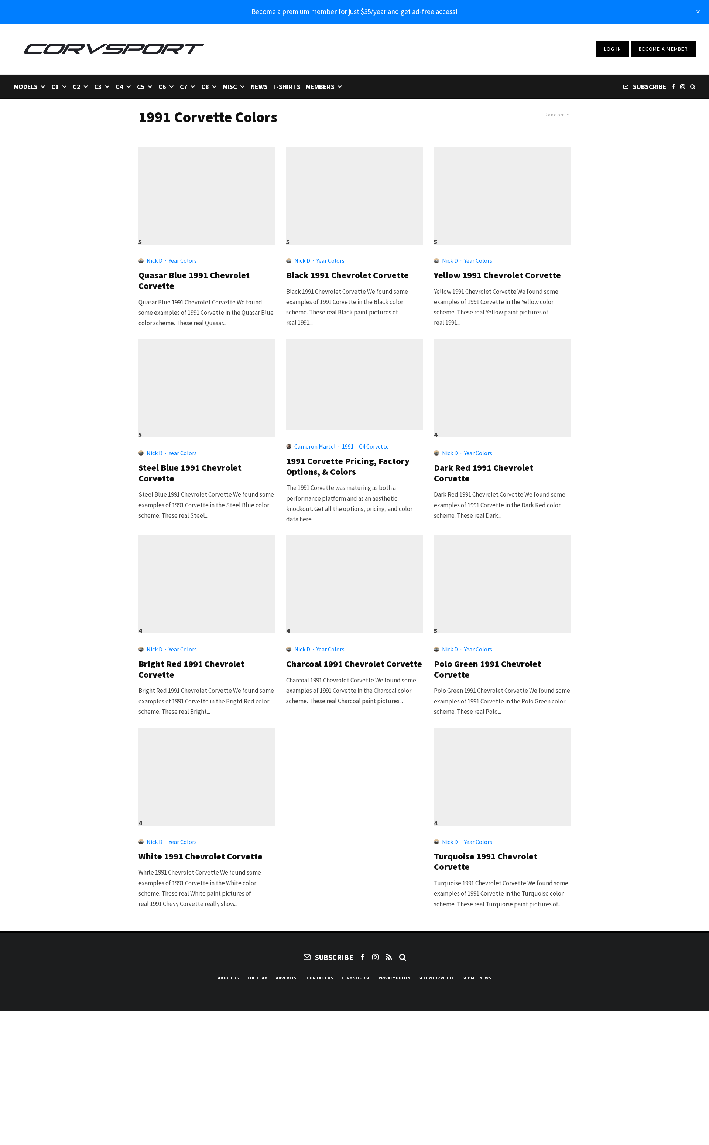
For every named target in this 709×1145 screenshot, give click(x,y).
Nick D (154, 260)
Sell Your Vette (436, 978)
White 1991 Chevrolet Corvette (200, 856)
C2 (77, 86)
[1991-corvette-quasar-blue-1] (206, 192)
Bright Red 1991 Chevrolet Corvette (191, 669)
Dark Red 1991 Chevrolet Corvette (483, 473)
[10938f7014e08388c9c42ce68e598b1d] (206, 384)
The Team (257, 978)
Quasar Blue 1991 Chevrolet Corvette (194, 281)
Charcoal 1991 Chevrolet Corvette (354, 664)
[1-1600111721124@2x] (206, 581)
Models (26, 86)
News (259, 86)
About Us (228, 978)
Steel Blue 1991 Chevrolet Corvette (190, 473)
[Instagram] (683, 86)
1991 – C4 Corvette (365, 446)
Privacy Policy (394, 978)
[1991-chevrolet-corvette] (354, 192)
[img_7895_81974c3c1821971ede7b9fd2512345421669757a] (502, 581)
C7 (184, 86)
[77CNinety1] (502, 192)
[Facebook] (673, 86)
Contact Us (320, 978)
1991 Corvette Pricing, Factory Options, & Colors (348, 466)
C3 (98, 86)
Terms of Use (355, 978)
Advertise (287, 978)
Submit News (476, 978)
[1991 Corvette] (354, 384)
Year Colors (183, 260)
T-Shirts (287, 86)
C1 (55, 86)
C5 (141, 86)
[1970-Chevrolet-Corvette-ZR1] (354, 581)
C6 (162, 86)
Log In (612, 48)
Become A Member (663, 48)
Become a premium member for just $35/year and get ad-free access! (354, 11)
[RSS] (388, 957)
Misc (230, 86)
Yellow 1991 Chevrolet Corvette (497, 275)
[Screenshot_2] (502, 384)
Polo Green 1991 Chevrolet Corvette (487, 669)
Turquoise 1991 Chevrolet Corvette (485, 862)
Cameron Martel (315, 446)
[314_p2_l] (206, 773)
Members (320, 86)
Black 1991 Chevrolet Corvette (347, 275)
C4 (119, 86)
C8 (205, 86)
